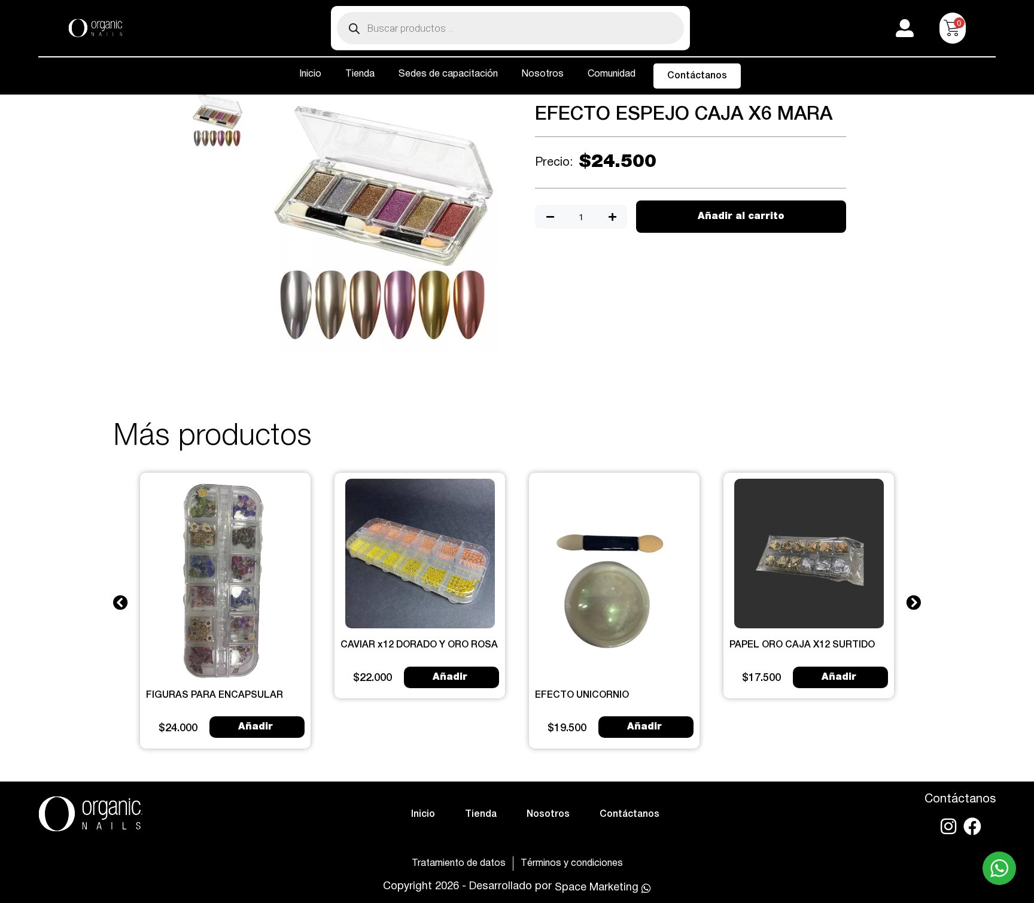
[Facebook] (972, 826)
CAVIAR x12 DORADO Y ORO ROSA (419, 645)
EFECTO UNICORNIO (582, 695)
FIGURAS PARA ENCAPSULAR (214, 695)
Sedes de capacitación (448, 74)
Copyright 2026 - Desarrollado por (467, 886)
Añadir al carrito (741, 216)
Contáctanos (697, 76)
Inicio (310, 74)
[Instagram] (948, 826)
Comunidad (611, 74)
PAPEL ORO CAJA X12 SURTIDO (802, 645)
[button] (120, 601)
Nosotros (543, 74)
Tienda (360, 74)
